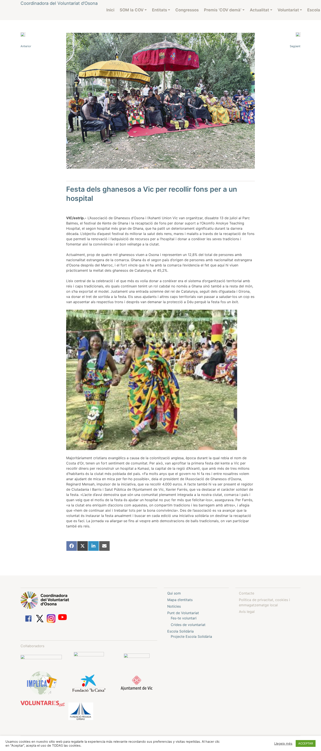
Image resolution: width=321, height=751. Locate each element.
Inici (110, 9)
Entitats (159, 9)
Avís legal (247, 611)
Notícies (174, 606)
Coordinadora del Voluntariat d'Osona (59, 3)
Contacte (246, 593)
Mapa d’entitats (180, 600)
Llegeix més (283, 744)
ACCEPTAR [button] (305, 743)
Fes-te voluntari (184, 618)
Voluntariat (288, 9)
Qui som (174, 593)
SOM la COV (131, 9)
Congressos (187, 9)
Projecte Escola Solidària (191, 636)
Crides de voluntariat (188, 624)
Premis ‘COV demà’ (222, 9)
